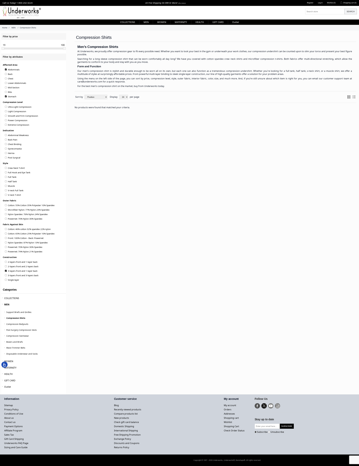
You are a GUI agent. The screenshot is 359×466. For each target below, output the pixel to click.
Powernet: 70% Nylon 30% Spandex (25, 218)
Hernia (11, 153)
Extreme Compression (18, 124)
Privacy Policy (11, 409)
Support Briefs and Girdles (18, 312)
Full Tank (12, 177)
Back (10, 74)
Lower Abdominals (17, 83)
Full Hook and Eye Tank (19, 172)
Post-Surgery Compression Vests (21, 330)
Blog (116, 405)
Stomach (12, 96)
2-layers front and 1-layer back (22, 261)
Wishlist (228, 422)
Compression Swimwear (17, 335)
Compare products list (126, 413)
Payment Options (13, 426)
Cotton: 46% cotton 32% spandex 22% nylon (29, 229)
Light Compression (17, 111)
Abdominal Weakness (18, 135)
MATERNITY (10, 367)
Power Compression (17, 120)
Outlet (7, 386)
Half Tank (12, 181)
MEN (6, 304)
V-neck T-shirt (14, 194)
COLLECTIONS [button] (127, 22)
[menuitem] (127, 22)
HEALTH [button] (199, 22)
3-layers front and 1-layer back (22, 270)
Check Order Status (234, 430)
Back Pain (12, 139)
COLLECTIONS (11, 298)
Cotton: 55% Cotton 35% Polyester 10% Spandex (31, 205)
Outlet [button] (235, 22)
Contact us (10, 422)
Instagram (277, 406)
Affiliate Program (13, 430)
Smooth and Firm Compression (23, 115)
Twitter (264, 406)
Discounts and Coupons (126, 443)
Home (4, 27)
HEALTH (8, 374)
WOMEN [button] (161, 22)
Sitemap (8, 405)
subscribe (286, 426)
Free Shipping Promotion (127, 434)
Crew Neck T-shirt (16, 168)
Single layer (13, 279)
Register (310, 3)
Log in (320, 3)
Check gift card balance (126, 422)
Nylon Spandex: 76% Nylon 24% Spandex (28, 214)
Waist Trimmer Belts (15, 347)
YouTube (270, 406)
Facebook (257, 406)
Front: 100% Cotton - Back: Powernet (25, 238)
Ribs (10, 92)
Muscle (11, 185)
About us (9, 418)
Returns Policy (121, 447)
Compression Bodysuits (17, 324)
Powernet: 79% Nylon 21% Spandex (25, 251)
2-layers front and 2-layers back (23, 266)
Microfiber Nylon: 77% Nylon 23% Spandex (29, 209)
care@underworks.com (89, 81)
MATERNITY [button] (181, 22)
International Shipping (126, 430)
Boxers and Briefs (14, 342)
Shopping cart (231, 418)
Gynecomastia (15, 148)
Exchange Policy (122, 439)
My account (230, 405)
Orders (227, 409)
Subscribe (262, 431)
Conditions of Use (13, 413)
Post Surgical (14, 157)
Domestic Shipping (124, 426)
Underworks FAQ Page (16, 443)
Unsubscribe (277, 431)
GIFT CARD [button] (218, 22)
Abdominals (13, 69)
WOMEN (8, 361)
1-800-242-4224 (25, 2)
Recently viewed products (127, 409)
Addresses (229, 413)
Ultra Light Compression (19, 106)
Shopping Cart (231, 426)
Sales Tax (9, 434)
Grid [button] (348, 97)
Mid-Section (13, 87)
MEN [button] (146, 22)
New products (121, 418)
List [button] (353, 97)
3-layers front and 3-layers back (23, 275)
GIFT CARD (9, 380)
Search (351, 11)
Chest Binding (14, 144)
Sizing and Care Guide (15, 447)
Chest (10, 78)
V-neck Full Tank (15, 190)
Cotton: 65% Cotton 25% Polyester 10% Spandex (31, 233)
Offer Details (182, 3)
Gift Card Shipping (14, 439)
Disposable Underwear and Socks (22, 353)
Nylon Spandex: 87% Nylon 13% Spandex (28, 242)
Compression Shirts (15, 318)
